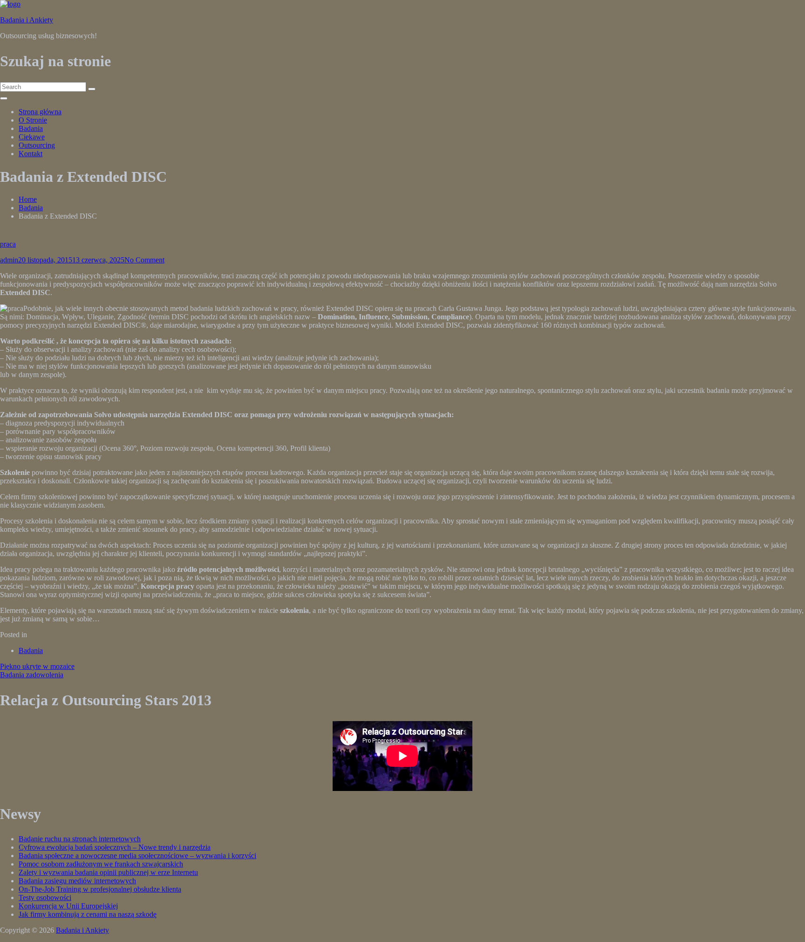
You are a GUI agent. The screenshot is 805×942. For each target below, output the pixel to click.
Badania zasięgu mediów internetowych (77, 881)
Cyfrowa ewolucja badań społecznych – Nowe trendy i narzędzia (115, 847)
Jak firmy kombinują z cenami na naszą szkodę (88, 914)
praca (8, 244)
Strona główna (40, 112)
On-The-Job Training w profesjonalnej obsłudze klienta (100, 889)
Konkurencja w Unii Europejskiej (68, 906)
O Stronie (33, 120)
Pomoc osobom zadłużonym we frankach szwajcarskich (101, 864)
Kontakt (30, 154)
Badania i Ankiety (26, 20)
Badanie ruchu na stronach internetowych (80, 839)
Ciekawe (32, 137)
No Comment (144, 260)
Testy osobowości (45, 897)
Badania (31, 128)
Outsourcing (37, 145)
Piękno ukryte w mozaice (37, 666)
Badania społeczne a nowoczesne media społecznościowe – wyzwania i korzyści (137, 855)
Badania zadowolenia (31, 675)
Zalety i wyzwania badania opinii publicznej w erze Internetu (108, 872)
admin (9, 260)
